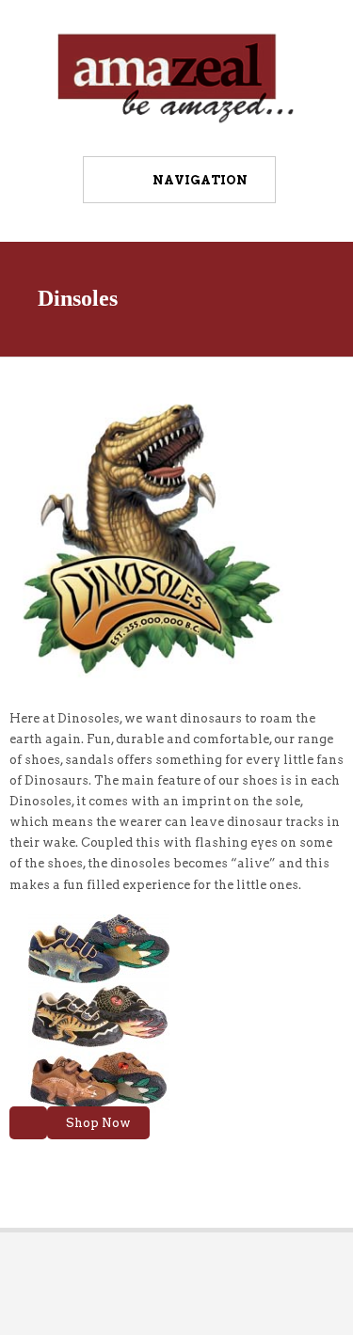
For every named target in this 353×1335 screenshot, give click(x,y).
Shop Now (98, 1123)
